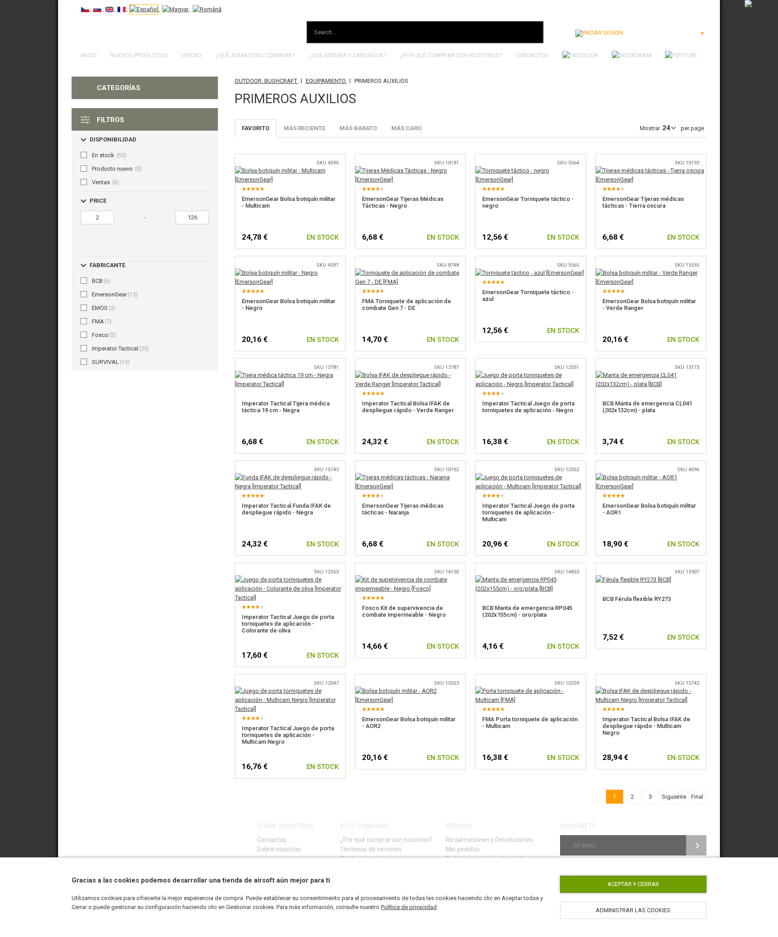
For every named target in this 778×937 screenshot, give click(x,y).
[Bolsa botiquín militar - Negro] (290, 272)
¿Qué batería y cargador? (348, 55)
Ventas (191, 55)
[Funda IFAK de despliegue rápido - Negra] (290, 477)
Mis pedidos (462, 849)
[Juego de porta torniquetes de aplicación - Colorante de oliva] (290, 579)
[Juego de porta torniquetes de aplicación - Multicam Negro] (290, 690)
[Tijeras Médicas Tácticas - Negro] (410, 170)
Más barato (358, 128)
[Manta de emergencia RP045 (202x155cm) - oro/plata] (530, 579)
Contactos (532, 55)
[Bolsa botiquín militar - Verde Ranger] (651, 272)
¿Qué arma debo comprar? (255, 55)
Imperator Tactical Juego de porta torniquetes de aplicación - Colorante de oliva (288, 624)
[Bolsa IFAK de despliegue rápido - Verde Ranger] (410, 375)
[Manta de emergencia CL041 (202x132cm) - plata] (651, 375)
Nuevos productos (138, 55)
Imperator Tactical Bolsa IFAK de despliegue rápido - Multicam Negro (646, 726)
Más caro (406, 128)
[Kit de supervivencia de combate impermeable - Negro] (410, 579)
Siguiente (674, 796)
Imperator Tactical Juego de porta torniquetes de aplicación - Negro (528, 407)
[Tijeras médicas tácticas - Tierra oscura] (651, 170)
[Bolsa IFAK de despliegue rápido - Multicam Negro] (651, 690)
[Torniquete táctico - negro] (530, 170)
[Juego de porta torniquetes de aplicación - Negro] (530, 375)
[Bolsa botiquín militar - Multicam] (290, 170)
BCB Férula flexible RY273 (636, 599)
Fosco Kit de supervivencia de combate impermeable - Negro (404, 611)
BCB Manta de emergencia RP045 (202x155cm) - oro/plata (527, 611)
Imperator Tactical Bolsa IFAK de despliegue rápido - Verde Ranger (408, 407)
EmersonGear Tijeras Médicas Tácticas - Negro (402, 202)
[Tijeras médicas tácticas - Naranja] (410, 477)
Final (697, 796)
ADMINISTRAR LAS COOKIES (633, 910)
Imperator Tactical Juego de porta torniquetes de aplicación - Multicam (528, 512)
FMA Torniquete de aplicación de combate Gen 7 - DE (406, 304)
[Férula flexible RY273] (633, 579)
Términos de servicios (371, 849)
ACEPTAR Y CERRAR (633, 884)
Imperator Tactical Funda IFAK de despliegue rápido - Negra (286, 509)
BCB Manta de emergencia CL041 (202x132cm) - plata (647, 407)
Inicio (89, 55)
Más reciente (304, 128)
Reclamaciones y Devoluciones (489, 839)
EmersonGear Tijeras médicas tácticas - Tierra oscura (643, 202)
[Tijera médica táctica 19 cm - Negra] (290, 375)
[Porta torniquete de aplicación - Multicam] (530, 690)
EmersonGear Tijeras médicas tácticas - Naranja (402, 509)
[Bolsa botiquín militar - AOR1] (651, 477)
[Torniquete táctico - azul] (529, 272)
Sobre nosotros (279, 849)
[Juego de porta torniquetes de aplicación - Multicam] (530, 477)
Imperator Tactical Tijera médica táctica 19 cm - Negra (286, 407)
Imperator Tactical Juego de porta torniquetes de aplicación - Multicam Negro (288, 735)
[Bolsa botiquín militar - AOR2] (410, 690)
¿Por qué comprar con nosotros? (451, 55)
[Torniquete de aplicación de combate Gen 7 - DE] (410, 272)
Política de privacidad (409, 907)
